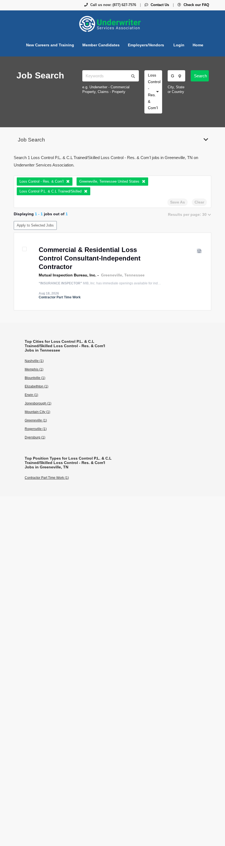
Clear (199, 202)
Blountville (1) (35, 378)
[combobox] (153, 92)
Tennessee (134, 275)
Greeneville (111, 275)
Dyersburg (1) (35, 437)
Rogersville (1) (36, 429)
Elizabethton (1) (36, 386)
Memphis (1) (34, 369)
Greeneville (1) (36, 420)
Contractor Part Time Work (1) (47, 478)
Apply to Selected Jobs (35, 225)
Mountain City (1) (37, 412)
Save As (177, 202)
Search (200, 75)
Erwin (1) (31, 395)
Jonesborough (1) (38, 403)
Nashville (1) (34, 361)
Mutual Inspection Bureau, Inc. (67, 275)
